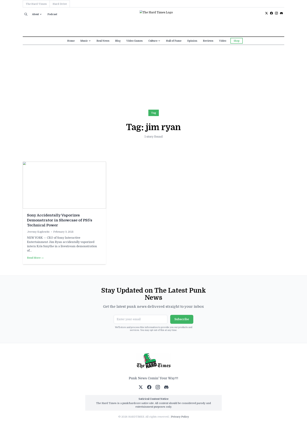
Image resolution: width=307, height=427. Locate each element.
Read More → (35, 257)
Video (222, 40)
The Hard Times (36, 3)
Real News (102, 40)
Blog (118, 40)
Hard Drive (60, 3)
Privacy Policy (180, 416)
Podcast (52, 14)
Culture (152, 40)
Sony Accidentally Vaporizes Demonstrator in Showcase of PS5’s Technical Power (59, 220)
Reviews (208, 40)
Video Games (134, 40)
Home (71, 40)
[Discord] (281, 13)
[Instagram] (276, 13)
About (35, 14)
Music (84, 40)
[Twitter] (266, 13)
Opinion (192, 40)
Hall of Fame (173, 40)
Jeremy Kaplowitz (38, 231)
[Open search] (26, 14)
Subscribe (181, 319)
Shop (236, 40)
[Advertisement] (153, 71)
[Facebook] (271, 13)
